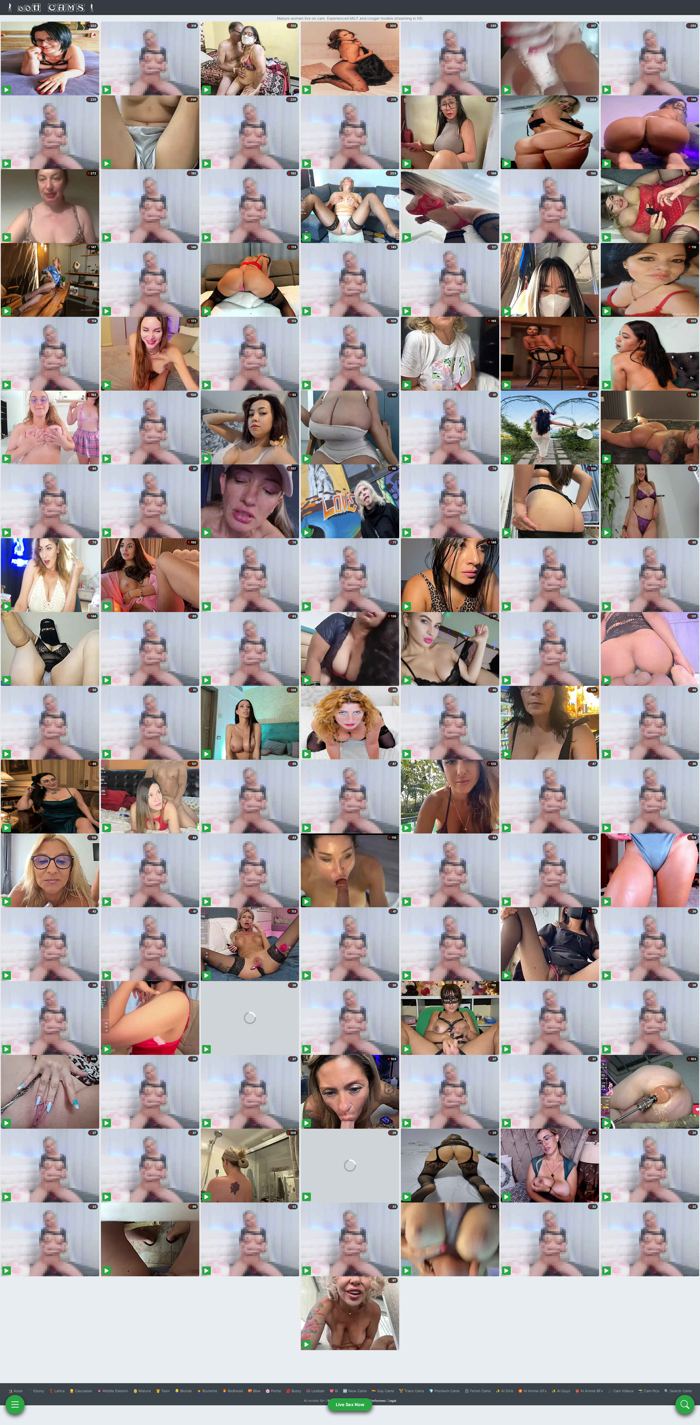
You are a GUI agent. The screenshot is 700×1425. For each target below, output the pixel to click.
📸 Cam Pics (648, 1391)
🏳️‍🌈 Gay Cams (383, 1391)
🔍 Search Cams (678, 1391)
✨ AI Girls (504, 1391)
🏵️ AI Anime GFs (532, 1391)
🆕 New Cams (355, 1391)
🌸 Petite (273, 1391)
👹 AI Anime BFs (589, 1391)
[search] (685, 1404)
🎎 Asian (15, 1391)
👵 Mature (142, 1391)
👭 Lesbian (315, 1391)
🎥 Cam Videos (621, 1391)
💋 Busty (293, 1391)
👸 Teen (163, 1391)
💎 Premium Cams (444, 1391)
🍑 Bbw (254, 1391)
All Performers (375, 1401)
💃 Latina (57, 1391)
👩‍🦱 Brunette (207, 1391)
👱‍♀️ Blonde (183, 1391)
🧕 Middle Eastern (112, 1391)
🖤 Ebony (36, 1391)
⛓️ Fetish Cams (478, 1391)
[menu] (15, 1404)
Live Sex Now (350, 1404)
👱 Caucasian (80, 1391)
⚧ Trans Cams (411, 1391)
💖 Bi (333, 1391)
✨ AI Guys (561, 1391)
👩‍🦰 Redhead (232, 1391)
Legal (392, 1401)
